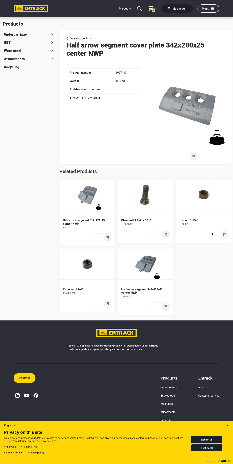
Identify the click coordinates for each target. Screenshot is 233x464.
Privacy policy (36, 452)
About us (203, 387)
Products (125, 8)
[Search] (139, 8)
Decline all (207, 447)
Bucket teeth (168, 395)
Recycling (11, 67)
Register (24, 378)
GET (7, 43)
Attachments (14, 59)
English (8, 425)
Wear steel (12, 51)
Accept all (207, 439)
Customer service (208, 395)
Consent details (13, 452)
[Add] (193, 156)
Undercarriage (15, 34)
